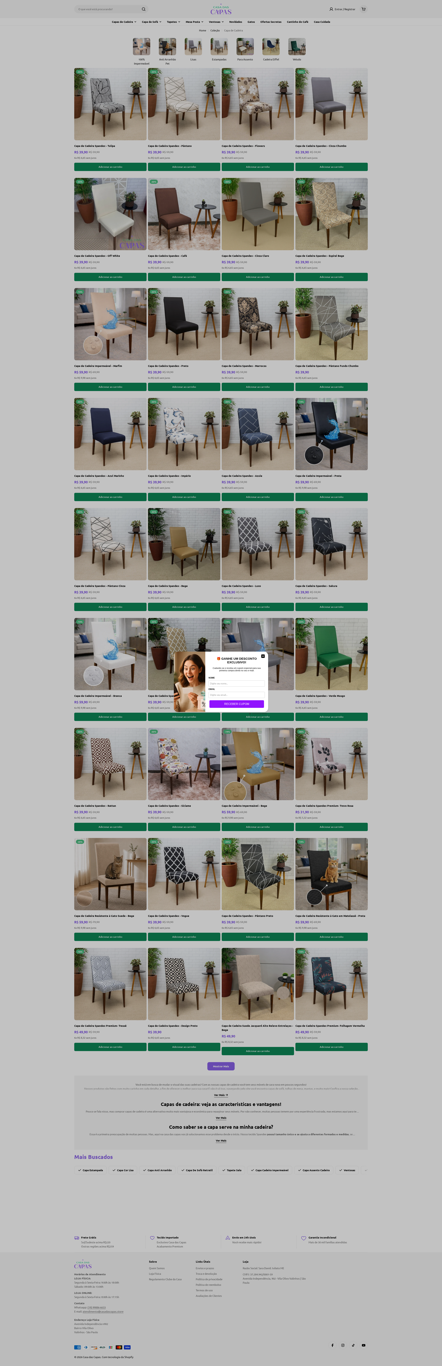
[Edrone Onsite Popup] (221, 683)
